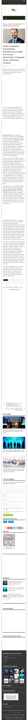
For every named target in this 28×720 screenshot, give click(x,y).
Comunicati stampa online (9, 657)
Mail (21, 718)
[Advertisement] (14, 90)
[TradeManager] (14, 11)
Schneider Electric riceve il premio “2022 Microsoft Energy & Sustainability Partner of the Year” (14, 404)
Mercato (9, 23)
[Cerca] (24, 1)
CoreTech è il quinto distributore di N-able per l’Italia (13, 409)
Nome (4, 495)
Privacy (5, 662)
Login (5, 521)
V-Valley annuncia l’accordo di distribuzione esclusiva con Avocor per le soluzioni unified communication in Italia (13, 470)
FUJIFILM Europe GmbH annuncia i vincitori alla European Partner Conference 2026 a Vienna (13, 431)
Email (4, 499)
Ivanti (20, 287)
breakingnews (9, 287)
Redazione (11, 65)
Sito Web (5, 504)
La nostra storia (7, 707)
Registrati (11, 521)
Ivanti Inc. (5, 107)
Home (5, 23)
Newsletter (6, 660)
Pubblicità (6, 656)
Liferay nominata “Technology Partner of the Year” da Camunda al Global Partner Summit (14, 450)
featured (16, 287)
